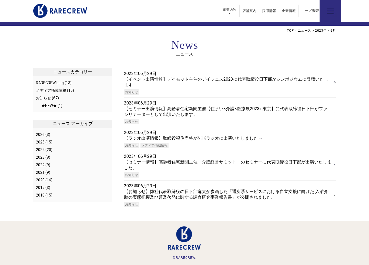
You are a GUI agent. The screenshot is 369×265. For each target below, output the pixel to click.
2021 (40, 172)
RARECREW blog (50, 83)
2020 (40, 180)
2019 (40, 187)
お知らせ (131, 92)
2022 (40, 165)
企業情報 (289, 11)
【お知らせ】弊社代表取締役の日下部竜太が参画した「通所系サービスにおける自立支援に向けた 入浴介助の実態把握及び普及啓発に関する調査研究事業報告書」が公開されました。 (226, 194)
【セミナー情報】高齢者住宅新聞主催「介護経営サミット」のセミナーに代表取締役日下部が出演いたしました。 (227, 164)
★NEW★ (49, 105)
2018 (40, 195)
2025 (40, 142)
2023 (40, 157)
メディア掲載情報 (154, 145)
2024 (40, 150)
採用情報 (269, 11)
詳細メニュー (330, 11)
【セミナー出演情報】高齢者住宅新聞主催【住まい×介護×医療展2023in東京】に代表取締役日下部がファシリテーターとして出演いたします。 (225, 111)
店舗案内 (249, 11)
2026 (40, 134)
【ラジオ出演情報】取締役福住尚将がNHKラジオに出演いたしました (191, 138)
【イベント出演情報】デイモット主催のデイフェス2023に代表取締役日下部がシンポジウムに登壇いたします (226, 82)
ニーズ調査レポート (317, 11)
